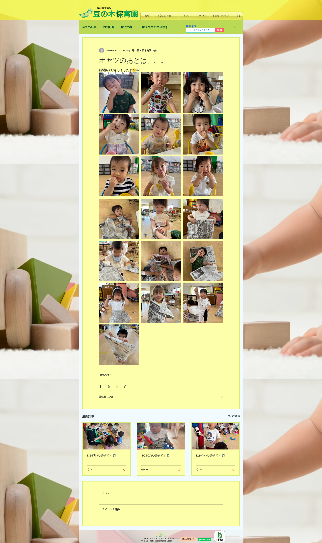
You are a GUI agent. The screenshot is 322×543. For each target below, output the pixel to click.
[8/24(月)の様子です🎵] (106, 436)
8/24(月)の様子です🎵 (101, 455)
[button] (166, 16)
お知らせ (109, 27)
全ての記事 (89, 27)
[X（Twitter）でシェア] (108, 386)
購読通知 (191, 26)
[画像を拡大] (119, 92)
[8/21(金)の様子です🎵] (161, 436)
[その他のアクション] (221, 50)
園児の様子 (128, 27)
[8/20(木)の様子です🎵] (215, 436)
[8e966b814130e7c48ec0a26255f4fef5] (219, 536)
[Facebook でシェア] (100, 386)
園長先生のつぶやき (155, 27)
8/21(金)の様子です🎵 (155, 455)
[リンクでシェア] (125, 386)
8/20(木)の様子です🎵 (210, 455)
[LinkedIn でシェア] (117, 386)
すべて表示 (234, 416)
